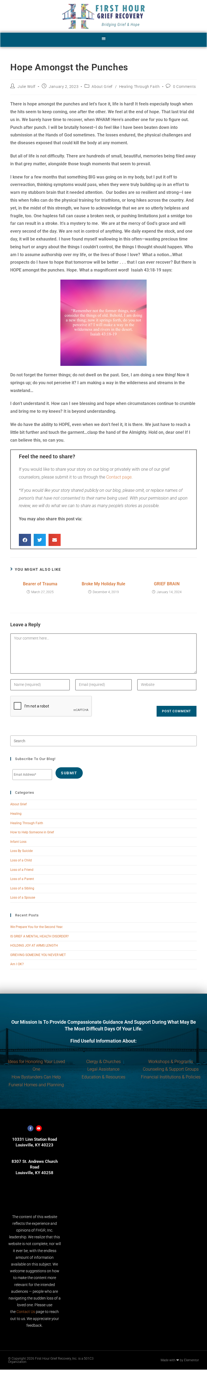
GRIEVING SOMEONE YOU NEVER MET (38, 955)
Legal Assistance (103, 1069)
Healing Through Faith (139, 86)
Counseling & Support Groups (171, 1069)
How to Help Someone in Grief (32, 832)
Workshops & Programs (170, 1061)
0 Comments (184, 86)
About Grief (102, 86)
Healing (16, 814)
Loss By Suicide (21, 851)
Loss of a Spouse (22, 897)
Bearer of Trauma (40, 583)
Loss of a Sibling (22, 888)
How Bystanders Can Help (36, 1077)
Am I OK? (17, 964)
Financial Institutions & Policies (171, 1077)
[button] (104, 38)
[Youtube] (39, 1128)
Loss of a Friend (21, 870)
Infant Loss (18, 842)
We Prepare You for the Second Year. (36, 927)
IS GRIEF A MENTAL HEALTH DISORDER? (39, 936)
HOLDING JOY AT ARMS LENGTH (34, 945)
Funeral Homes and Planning (36, 1084)
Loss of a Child (21, 860)
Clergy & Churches (103, 1061)
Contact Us (25, 1311)
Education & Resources (103, 1077)
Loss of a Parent (22, 879)
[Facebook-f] (30, 1128)
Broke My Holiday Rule (103, 583)
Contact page (119, 477)
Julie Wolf (27, 86)
